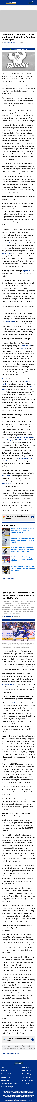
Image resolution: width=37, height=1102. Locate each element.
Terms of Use (26, 1077)
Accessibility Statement (9, 1083)
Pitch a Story (26, 1074)
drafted (12, 703)
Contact (4, 1071)
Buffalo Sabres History (13, 1053)
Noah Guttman (8, 616)
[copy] (12, 46)
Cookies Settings (7, 1087)
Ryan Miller (27, 271)
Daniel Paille (6, 253)
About (3, 1067)
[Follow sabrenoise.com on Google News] (32, 517)
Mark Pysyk (30, 437)
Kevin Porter (21, 437)
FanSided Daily (6, 1074)
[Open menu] (3, 3)
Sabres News (10, 578)
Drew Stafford (6, 476)
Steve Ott (5, 379)
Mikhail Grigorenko (25, 458)
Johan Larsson (7, 461)
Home (3, 578)
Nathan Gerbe (6, 483)
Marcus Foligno (7, 440)
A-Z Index (25, 1083)
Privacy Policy (6, 1077)
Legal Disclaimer (28, 1080)
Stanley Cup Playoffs (9, 684)
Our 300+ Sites (27, 1071)
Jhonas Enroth (10, 321)
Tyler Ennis (11, 243)
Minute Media (10, 1091)
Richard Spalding (9, 43)
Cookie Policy (5, 1080)
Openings (25, 1067)
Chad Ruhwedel (21, 440)
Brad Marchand (25, 346)
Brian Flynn (23, 348)
